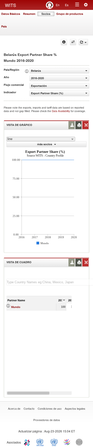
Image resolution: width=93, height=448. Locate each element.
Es (66, 5)
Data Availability (61, 111)
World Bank (80, 442)
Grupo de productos (69, 14)
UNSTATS (54, 442)
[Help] (64, 42)
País (4, 26)
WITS (10, 5)
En (58, 5)
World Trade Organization (67, 442)
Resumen (29, 14)
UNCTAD (41, 442)
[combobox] (40, 139)
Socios (45, 14)
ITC (28, 442)
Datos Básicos (10, 14)
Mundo (15, 307)
